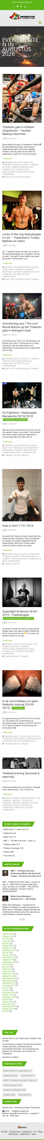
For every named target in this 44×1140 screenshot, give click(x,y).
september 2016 (9, 997)
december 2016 (8, 992)
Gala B (33, 445)
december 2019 (8, 957)
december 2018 (8, 974)
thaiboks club (20, 448)
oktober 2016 (7, 995)
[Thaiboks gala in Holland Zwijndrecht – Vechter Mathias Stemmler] (22, 98)
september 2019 (9, 962)
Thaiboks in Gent (10, 556)
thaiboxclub (8, 169)
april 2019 (6, 967)
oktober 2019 (7, 960)
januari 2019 (7, 971)
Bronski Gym (11, 267)
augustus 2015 (8, 1009)
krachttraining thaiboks (20, 269)
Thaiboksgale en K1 (25, 649)
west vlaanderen (10, 561)
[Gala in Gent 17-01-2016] (22, 495)
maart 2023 (7, 941)
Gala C (37, 736)
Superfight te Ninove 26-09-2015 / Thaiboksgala (20, 613)
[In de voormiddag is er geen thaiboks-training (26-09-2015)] (22, 683)
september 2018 (9, 978)
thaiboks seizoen (10, 646)
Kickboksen (8, 833)
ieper (20, 162)
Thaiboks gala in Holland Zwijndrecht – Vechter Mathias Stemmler (18, 130)
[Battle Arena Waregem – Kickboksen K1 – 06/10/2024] (5, 898)
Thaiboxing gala (24, 361)
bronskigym (11, 162)
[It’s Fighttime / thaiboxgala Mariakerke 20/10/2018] (22, 395)
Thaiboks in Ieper (20, 165)
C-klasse (22, 359)
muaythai (6, 272)
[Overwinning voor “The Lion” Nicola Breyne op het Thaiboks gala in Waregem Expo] (22, 306)
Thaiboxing (7, 807)
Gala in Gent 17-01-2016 (17, 525)
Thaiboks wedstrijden (22, 167)
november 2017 (8, 985)
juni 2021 (6, 953)
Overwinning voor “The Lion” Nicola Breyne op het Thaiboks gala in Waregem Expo (22, 327)
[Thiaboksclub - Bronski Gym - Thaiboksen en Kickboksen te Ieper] (22, 16)
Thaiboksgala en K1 (31, 272)
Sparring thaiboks (11, 800)
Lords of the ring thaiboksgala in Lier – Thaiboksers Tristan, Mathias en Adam (21, 238)
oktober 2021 (7, 948)
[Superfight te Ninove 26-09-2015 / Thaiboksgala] (22, 592)
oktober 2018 (7, 976)
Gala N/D (34, 267)
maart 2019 (7, 969)
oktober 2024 (7, 936)
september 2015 (9, 1006)
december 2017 (8, 983)
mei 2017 (6, 990)
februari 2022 (7, 946)
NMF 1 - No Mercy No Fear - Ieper (20, 1080)
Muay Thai (28, 162)
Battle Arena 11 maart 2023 (15, 829)
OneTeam (6, 165)
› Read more (7, 159)
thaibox (6, 559)
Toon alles (8, 856)
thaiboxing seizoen (11, 741)
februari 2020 (7, 955)
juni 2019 (6, 964)
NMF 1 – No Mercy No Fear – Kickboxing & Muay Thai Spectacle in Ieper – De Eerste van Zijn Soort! (26, 873)
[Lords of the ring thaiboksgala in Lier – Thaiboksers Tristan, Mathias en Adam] (22, 210)
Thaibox (35, 279)
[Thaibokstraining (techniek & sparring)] (22, 763)
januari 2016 (7, 1004)
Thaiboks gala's (22, 177)
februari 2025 (7, 934)
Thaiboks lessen (10, 805)
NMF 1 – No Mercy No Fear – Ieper (18, 841)
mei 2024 (6, 939)
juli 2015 (5, 1011)
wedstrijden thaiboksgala (15, 172)
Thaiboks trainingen (11, 848)
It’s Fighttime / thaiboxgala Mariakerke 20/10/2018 (19, 414)
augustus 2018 (8, 981)
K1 (28, 359)
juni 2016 (6, 999)
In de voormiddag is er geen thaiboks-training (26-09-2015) (20, 704)
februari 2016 (7, 1002)
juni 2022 (6, 943)
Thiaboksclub (22, 169)
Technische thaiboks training (17, 801)
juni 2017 (6, 988)
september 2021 (9, 950)
